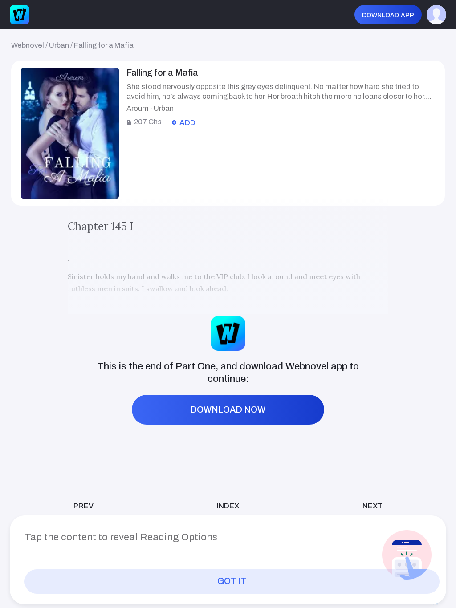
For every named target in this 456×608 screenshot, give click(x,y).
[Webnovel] (19, 14)
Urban (59, 45)
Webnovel (27, 45)
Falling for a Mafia (104, 45)
